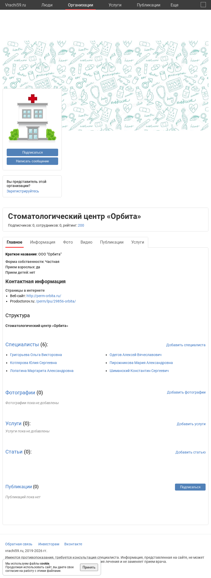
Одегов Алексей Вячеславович (136, 355)
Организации (80, 5)
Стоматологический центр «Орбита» (36, 326)
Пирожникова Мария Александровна (141, 363)
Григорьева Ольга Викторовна (36, 355)
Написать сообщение (32, 161)
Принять (89, 567)
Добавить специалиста (186, 345)
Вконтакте (73, 544)
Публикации (148, 5)
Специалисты (22, 344)
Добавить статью (190, 452)
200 (81, 225)
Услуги (115, 5)
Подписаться (32, 152)
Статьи (14, 452)
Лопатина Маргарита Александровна (42, 371)
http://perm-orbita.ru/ (44, 296)
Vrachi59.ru (15, 5)
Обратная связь (18, 544)
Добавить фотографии (186, 392)
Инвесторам (48, 544)
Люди (46, 5)
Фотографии (20, 392)
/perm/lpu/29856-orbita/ (56, 301)
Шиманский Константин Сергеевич (139, 371)
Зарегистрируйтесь (23, 191)
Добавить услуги (191, 424)
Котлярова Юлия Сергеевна (33, 363)
